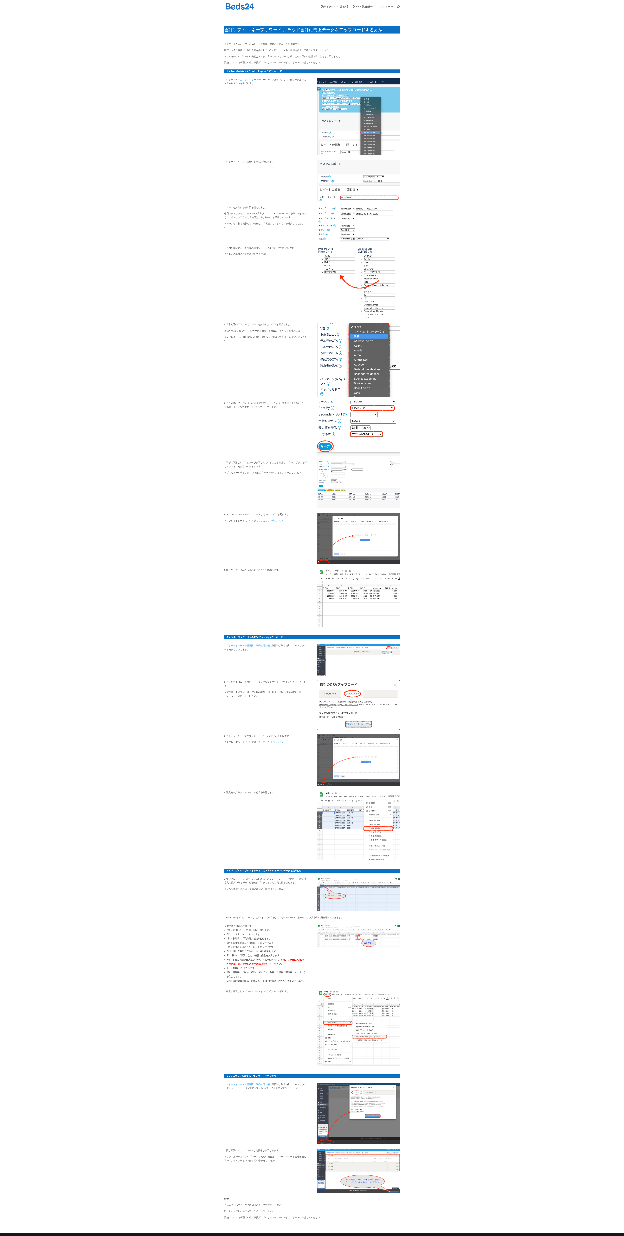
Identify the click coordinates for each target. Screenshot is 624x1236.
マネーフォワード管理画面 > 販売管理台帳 (248, 645)
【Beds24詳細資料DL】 (364, 6)
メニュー (385, 6)
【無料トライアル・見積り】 (334, 6)
